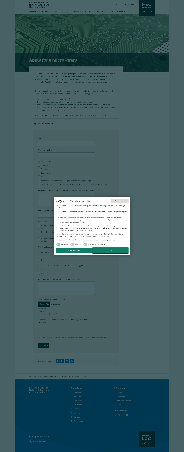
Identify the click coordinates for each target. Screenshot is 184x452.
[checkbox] (62, 244)
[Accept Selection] (126, 201)
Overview (118, 201)
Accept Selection (74, 250)
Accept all (110, 250)
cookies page (70, 240)
